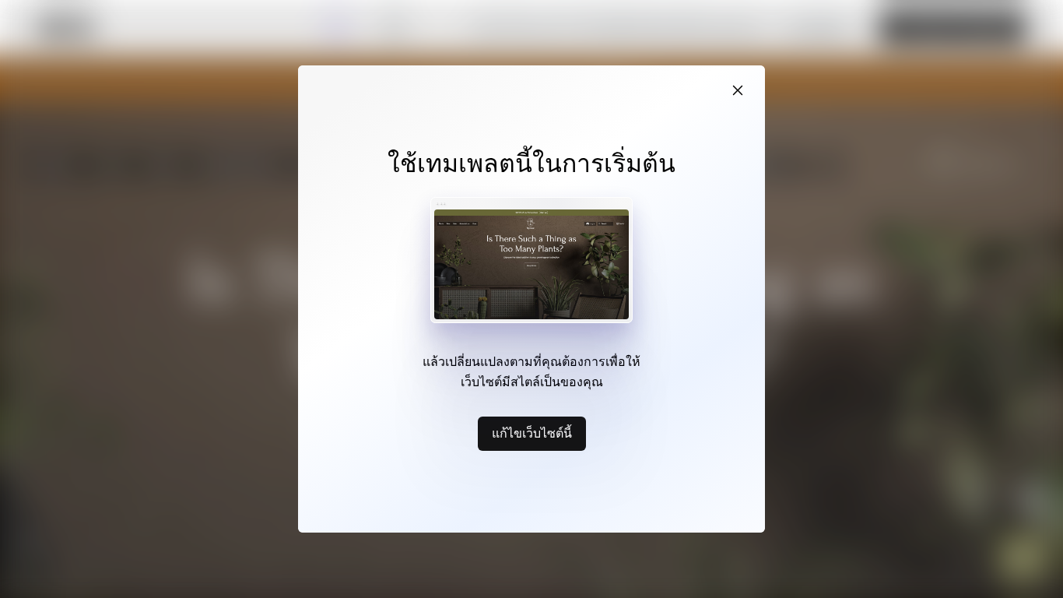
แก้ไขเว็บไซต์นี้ (532, 433)
